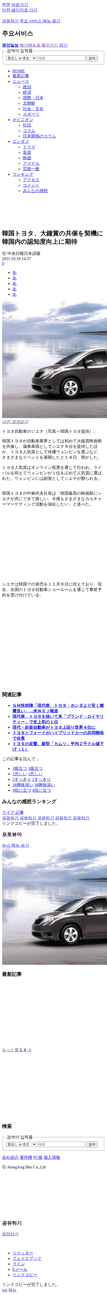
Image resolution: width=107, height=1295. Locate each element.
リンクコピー (24, 1275)
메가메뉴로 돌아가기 (39, 45)
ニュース (20, 81)
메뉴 (12, 1290)
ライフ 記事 (13, 812)
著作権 (26, 1157)
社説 (27, 125)
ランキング (22, 174)
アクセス (31, 180)
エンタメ (20, 141)
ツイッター (22, 1253)
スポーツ (31, 114)
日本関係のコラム (39, 136)
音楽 (27, 152)
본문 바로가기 (15, 4)
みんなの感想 (35, 190)
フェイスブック (27, 1258)
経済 (27, 92)
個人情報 (52, 1157)
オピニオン (22, 119)
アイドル (31, 163)
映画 (27, 158)
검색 (92, 58)
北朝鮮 (29, 103)
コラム (29, 130)
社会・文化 (33, 108)
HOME (18, 71)
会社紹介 (10, 1157)
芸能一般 (31, 169)
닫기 (63, 45)
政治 (27, 87)
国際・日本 (33, 98)
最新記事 (20, 76)
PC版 (38, 1157)
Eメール (20, 1269)
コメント (31, 185)
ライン (18, 1264)
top (4, 1290)
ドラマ (29, 147)
